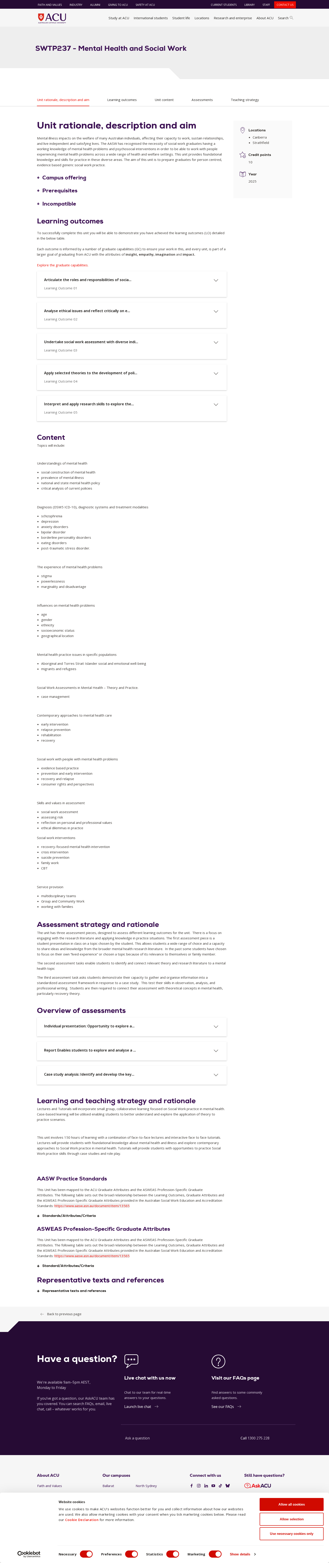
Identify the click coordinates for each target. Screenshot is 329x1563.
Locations (201, 18)
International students (151, 18)
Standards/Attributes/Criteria (69, 1216)
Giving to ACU (118, 5)
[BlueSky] (228, 1486)
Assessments (202, 99)
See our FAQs (223, 1406)
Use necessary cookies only (291, 1534)
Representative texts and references (74, 1291)
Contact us (285, 5)
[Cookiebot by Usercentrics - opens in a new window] (29, 1554)
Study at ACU (119, 18)
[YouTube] (213, 1486)
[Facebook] (191, 1486)
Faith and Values (50, 5)
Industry (76, 5)
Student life (181, 18)
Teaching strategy (245, 99)
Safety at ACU (145, 5)
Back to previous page (64, 1314)
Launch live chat (137, 1406)
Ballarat (108, 1485)
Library (249, 5)
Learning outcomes (122, 99)
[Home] (52, 18)
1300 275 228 (258, 1438)
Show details (240, 1554)
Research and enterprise (233, 18)
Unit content (164, 99)
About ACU (264, 18)
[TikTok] (220, 1486)
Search (283, 18)
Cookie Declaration (81, 1519)
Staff (266, 5)
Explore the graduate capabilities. (62, 265)
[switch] (131, 1554)
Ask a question (137, 1438)
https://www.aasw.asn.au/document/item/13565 (92, 1205)
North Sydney (146, 1485)
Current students (224, 5)
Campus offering (64, 178)
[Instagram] (199, 1486)
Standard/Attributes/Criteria (68, 1266)
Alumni (95, 5)
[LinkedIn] (206, 1486)
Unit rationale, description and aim (63, 99)
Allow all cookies (291, 1504)
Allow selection (292, 1519)
